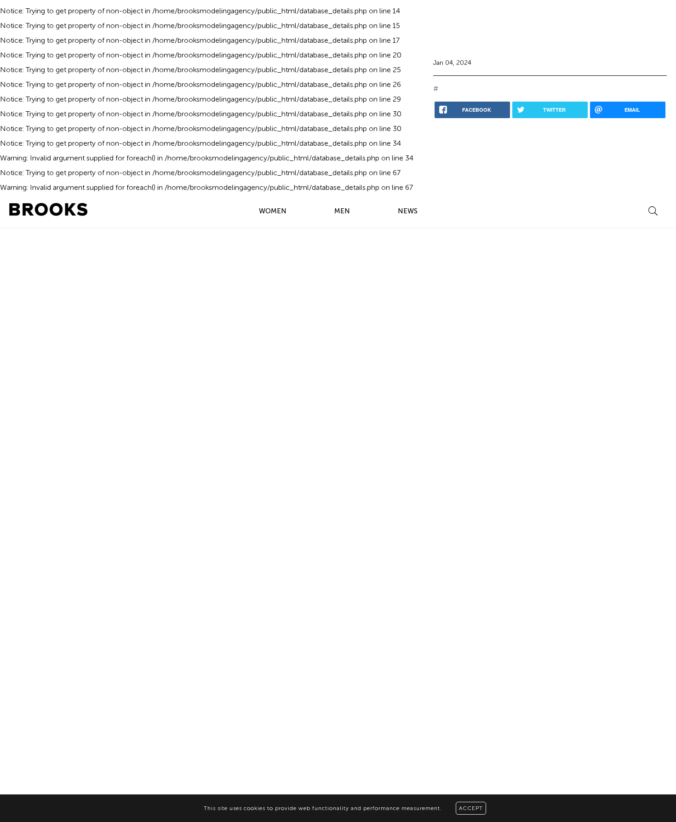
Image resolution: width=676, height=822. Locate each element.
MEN (342, 211)
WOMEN (272, 211)
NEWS (408, 211)
